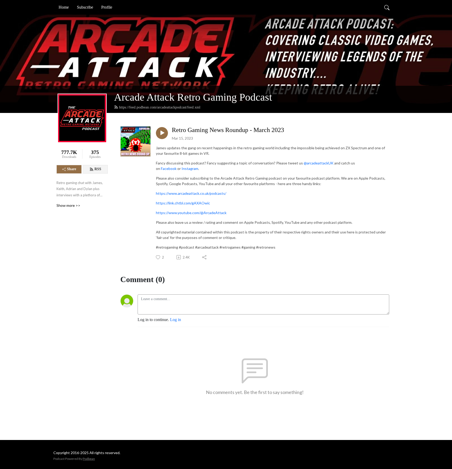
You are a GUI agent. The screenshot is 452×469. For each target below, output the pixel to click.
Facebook (169, 168)
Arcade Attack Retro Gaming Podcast (193, 97)
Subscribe (85, 7)
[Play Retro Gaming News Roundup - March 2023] (162, 133)
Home (64, 7)
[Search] (387, 7)
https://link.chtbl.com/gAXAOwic (183, 203)
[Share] (205, 257)
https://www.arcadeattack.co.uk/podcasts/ (191, 193)
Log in (175, 319)
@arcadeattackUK (319, 163)
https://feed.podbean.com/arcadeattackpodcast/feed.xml (159, 107)
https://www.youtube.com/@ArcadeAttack (191, 212)
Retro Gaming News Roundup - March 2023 (228, 130)
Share (71, 169)
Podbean (89, 459)
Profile (106, 7)
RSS (97, 169)
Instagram (190, 168)
